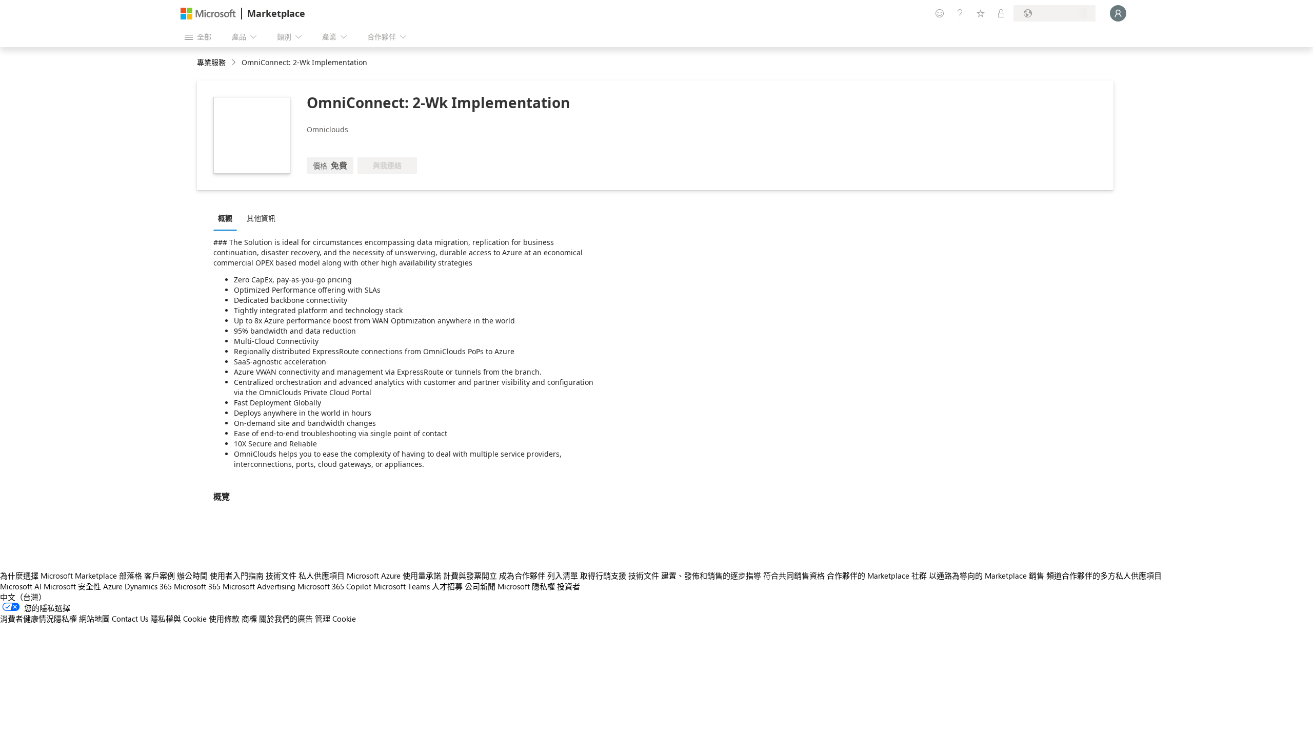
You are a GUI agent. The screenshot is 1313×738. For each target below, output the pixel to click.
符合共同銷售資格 (794, 575)
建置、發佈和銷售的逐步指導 (711, 575)
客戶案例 (159, 575)
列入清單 (562, 575)
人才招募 (447, 586)
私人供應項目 (322, 575)
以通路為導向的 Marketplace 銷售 (986, 575)
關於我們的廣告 (286, 618)
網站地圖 (94, 618)
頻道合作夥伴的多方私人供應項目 (1104, 575)
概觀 (225, 218)
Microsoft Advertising (259, 586)
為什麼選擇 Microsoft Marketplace (58, 575)
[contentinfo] (234, 63)
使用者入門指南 (237, 575)
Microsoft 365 (197, 586)
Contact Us (130, 618)
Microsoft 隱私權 (526, 586)
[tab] (227, 218)
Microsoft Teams (401, 586)
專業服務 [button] (211, 62)
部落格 (130, 575)
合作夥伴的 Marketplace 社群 (877, 575)
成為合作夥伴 (522, 575)
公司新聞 (480, 586)
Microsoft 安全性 (72, 586)
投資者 (568, 586)
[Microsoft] (208, 13)
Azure (113, 586)
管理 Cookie (335, 618)
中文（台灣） (23, 597)
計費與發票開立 (470, 575)
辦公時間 (192, 575)
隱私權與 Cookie (178, 618)
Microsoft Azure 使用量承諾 (394, 575)
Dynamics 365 (148, 586)
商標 (249, 618)
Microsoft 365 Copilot (334, 586)
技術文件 (281, 575)
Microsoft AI (21, 586)
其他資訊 (261, 218)
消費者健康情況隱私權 (38, 618)
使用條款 (224, 618)
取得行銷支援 (603, 575)
